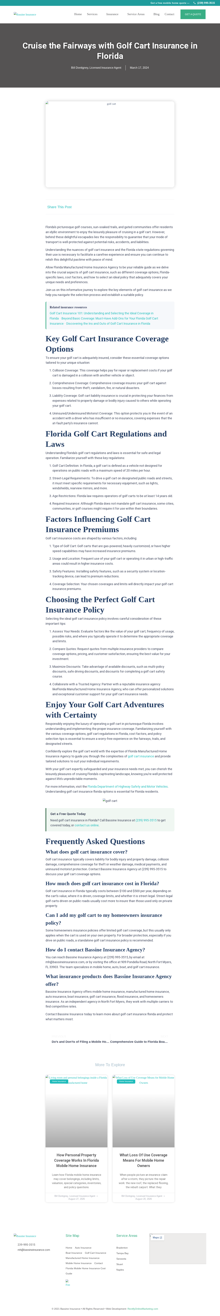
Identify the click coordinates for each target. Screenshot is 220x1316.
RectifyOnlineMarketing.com (143, 1308)
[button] (137, 207)
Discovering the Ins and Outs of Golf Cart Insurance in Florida (108, 323)
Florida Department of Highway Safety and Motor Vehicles (128, 786)
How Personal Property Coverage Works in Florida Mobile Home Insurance (76, 1160)
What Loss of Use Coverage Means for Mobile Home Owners (143, 1160)
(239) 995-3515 (206, 2)
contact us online (87, 825)
